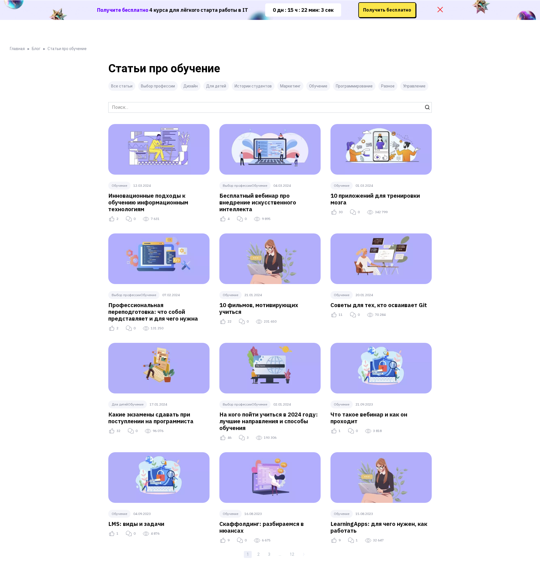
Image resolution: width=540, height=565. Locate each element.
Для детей (216, 86)
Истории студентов (253, 86)
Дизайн (190, 86)
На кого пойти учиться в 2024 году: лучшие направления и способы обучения (268, 421)
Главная (17, 48)
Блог (36, 48)
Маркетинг (290, 86)
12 (292, 554)
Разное (388, 86)
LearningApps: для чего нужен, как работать (378, 527)
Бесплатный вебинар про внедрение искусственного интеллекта (257, 202)
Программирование (354, 86)
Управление (414, 86)
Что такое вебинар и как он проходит (368, 418)
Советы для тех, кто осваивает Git (378, 305)
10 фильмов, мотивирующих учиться (258, 308)
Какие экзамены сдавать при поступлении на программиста (151, 418)
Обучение (318, 86)
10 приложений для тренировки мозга (375, 199)
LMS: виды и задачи (136, 524)
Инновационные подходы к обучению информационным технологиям (148, 202)
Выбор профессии (158, 86)
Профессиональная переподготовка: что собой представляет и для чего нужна (153, 311)
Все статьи (121, 86)
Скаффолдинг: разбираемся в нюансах (261, 527)
